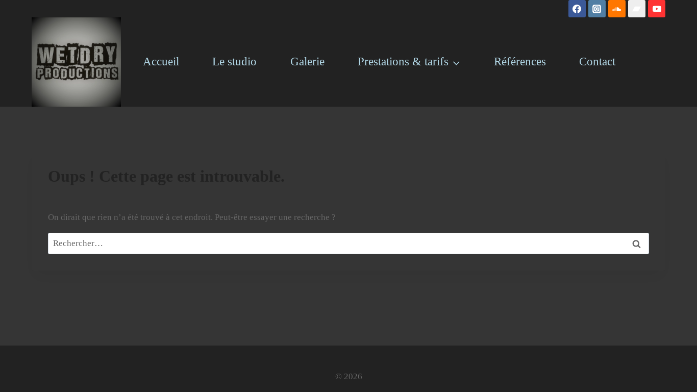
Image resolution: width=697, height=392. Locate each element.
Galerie (307, 61)
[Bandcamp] (636, 8)
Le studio (234, 61)
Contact (597, 61)
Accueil (161, 61)
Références (520, 61)
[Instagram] (597, 8)
